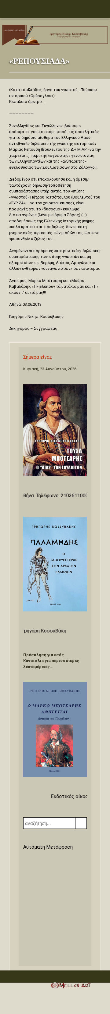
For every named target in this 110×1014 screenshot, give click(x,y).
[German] (50, 858)
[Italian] (58, 858)
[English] (34, 858)
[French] (42, 858)
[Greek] (27, 858)
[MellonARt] (71, 986)
